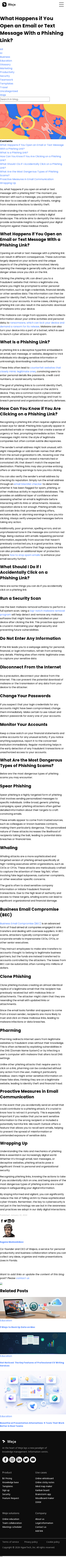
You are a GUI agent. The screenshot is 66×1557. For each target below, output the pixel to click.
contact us (22, 1278)
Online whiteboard (44, 1478)
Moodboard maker (44, 1498)
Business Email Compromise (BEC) (20, 923)
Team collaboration (12, 1523)
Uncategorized (9, 91)
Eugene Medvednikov (11, 1242)
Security (5, 76)
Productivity (7, 72)
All (1, 49)
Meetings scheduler (12, 1526)
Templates (6, 83)
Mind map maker (43, 1486)
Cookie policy (53, 1541)
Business (5, 57)
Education (6, 60)
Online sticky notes (44, 1482)
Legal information (44, 1523)
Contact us (40, 1526)
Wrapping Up (8, 183)
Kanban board (42, 1490)
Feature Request (10, 1498)
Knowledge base (10, 1482)
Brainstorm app (43, 1494)
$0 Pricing (7, 1478)
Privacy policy (31, 1541)
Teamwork (6, 79)
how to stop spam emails (25, 555)
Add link (39, 1530)
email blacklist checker (28, 484)
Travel (4, 87)
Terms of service (10, 1541)
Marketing (6, 68)
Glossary (5, 64)
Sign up (6, 1490)
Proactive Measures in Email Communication (27, 179)
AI (1, 53)
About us (39, 1519)
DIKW (38, 1502)
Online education (10, 1519)
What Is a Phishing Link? (14, 152)
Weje (3, 95)
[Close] (1, 1556)
